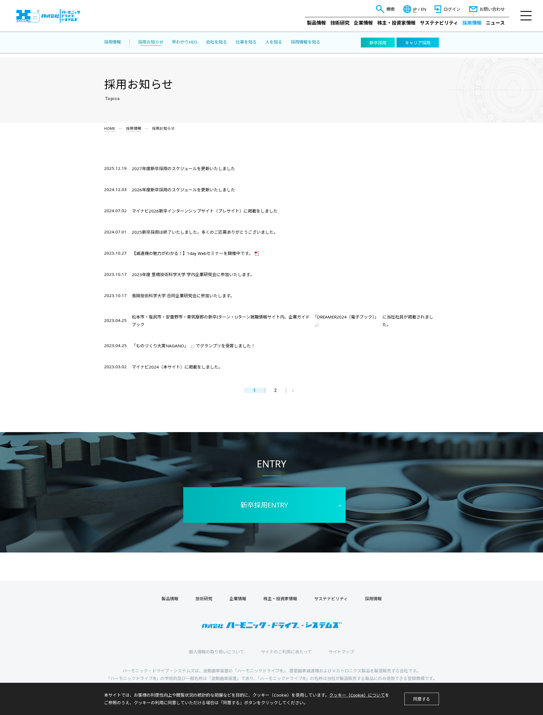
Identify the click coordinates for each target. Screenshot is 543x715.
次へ (292, 390)
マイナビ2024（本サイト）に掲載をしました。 (177, 367)
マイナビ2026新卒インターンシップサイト (173, 211)
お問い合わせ (492, 9)
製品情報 (316, 23)
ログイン (451, 9)
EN (423, 9)
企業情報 (363, 23)
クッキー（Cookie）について (357, 695)
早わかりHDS (184, 42)
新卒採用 (377, 43)
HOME (109, 128)
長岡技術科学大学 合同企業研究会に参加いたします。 (183, 295)
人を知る (273, 42)
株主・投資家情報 (396, 23)
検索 (390, 9)
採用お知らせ (150, 42)
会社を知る (216, 42)
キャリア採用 (417, 43)
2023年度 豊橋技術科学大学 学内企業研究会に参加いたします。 (193, 274)
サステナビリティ (439, 23)
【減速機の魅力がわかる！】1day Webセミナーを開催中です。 (192, 253)
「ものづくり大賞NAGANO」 (160, 345)
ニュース (495, 23)
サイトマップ (341, 652)
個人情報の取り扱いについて (216, 652)
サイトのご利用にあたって (286, 652)
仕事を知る (246, 42)
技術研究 (340, 23)
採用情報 (472, 23)
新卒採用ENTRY (264, 505)
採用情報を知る (305, 42)
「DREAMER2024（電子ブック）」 (346, 317)
